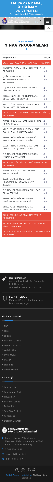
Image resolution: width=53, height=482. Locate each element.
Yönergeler (9, 415)
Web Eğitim (10, 350)
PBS (6, 326)
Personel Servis (12, 401)
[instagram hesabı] (28, 470)
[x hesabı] (23, 470)
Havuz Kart (9, 396)
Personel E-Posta (12, 340)
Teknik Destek (11, 369)
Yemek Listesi (11, 387)
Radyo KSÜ (9, 406)
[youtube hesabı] (34, 470)
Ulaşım (7, 359)
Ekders (7, 335)
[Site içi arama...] (41, 20)
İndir (46, 71)
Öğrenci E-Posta (12, 345)
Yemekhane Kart (12, 391)
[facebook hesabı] (17, 470)
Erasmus (8, 364)
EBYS (6, 330)
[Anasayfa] (16, 21)
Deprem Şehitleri (13, 420)
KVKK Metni (10, 355)
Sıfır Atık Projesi (12, 411)
